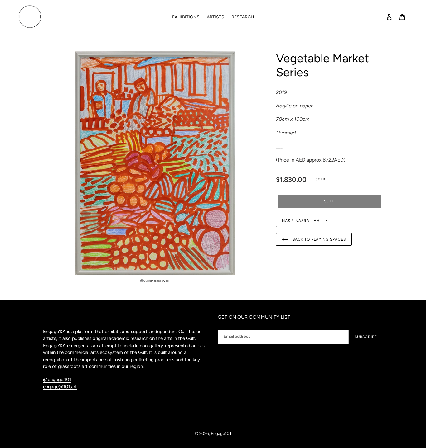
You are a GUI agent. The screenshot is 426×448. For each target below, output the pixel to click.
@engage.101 (57, 379)
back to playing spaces (318, 239)
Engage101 (221, 433)
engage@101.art (60, 386)
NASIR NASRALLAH (301, 221)
